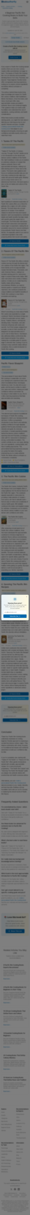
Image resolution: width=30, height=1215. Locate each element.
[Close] (27, 597)
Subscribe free (14, 616)
